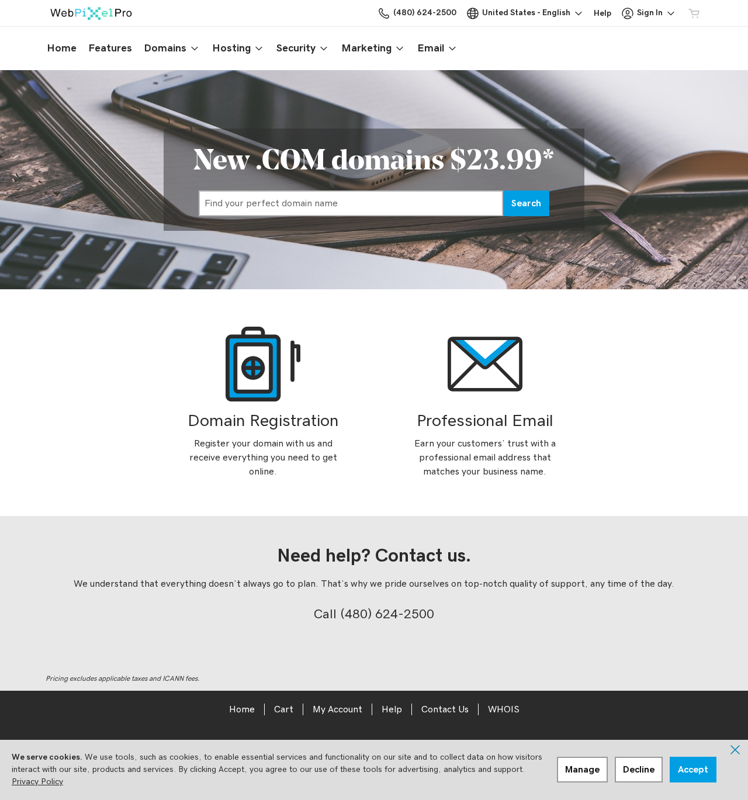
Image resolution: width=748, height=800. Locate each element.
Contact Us (445, 709)
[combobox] (351, 203)
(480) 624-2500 (387, 614)
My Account (337, 709)
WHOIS (504, 709)
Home (242, 709)
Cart (283, 709)
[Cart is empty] (694, 13)
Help (392, 709)
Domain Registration (263, 421)
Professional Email (485, 421)
